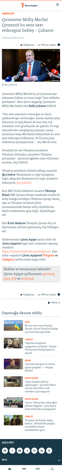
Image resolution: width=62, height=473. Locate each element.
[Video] (10, 469)
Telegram (48, 255)
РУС (38, 469)
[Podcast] (49, 451)
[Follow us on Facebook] (5, 451)
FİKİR (27, 322)
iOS (13, 279)
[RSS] (42, 451)
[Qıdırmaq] (52, 469)
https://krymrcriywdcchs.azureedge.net (26, 251)
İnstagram (8, 259)
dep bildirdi (24, 183)
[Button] (27, 45)
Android (27, 279)
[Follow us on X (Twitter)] (12, 451)
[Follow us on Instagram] (34, 451)
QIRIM (28, 360)
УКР (24, 469)
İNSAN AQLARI (31, 378)
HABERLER (8, 13)
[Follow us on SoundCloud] (27, 451)
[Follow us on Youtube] (20, 451)
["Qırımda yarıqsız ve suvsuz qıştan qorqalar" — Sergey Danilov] (13, 364)
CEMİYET (29, 340)
